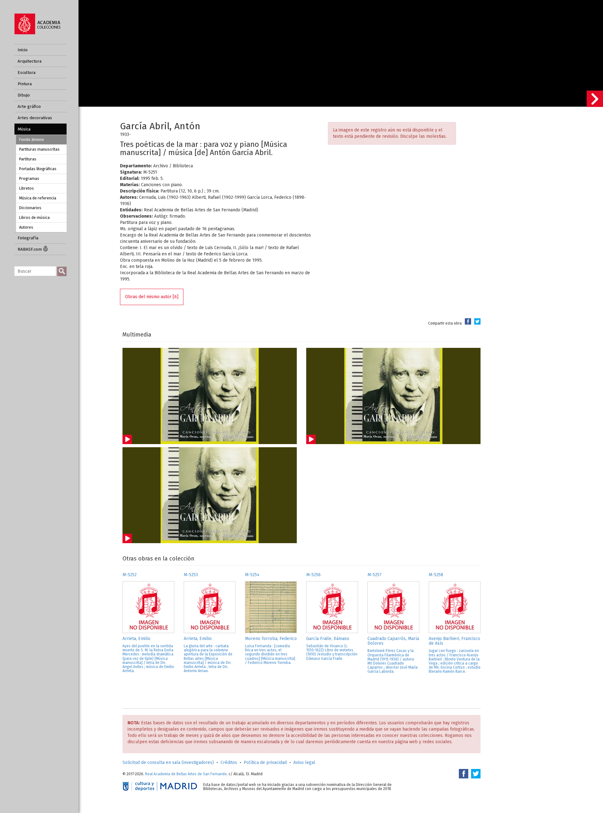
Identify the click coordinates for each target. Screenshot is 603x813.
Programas (29, 178)
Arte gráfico (29, 106)
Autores (26, 227)
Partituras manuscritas (39, 149)
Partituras (27, 159)
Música (24, 129)
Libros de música (34, 217)
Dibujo (24, 95)
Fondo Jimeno (31, 139)
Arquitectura (29, 61)
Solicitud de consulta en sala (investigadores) (168, 762)
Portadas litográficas (38, 168)
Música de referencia (37, 198)
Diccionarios (30, 207)
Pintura (25, 83)
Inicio (23, 50)
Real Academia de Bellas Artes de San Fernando (186, 774)
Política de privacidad (265, 762)
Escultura (26, 72)
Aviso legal (304, 762)
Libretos (26, 188)
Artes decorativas (35, 117)
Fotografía (28, 238)
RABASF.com (30, 249)
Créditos (228, 762)
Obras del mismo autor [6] (151, 296)
